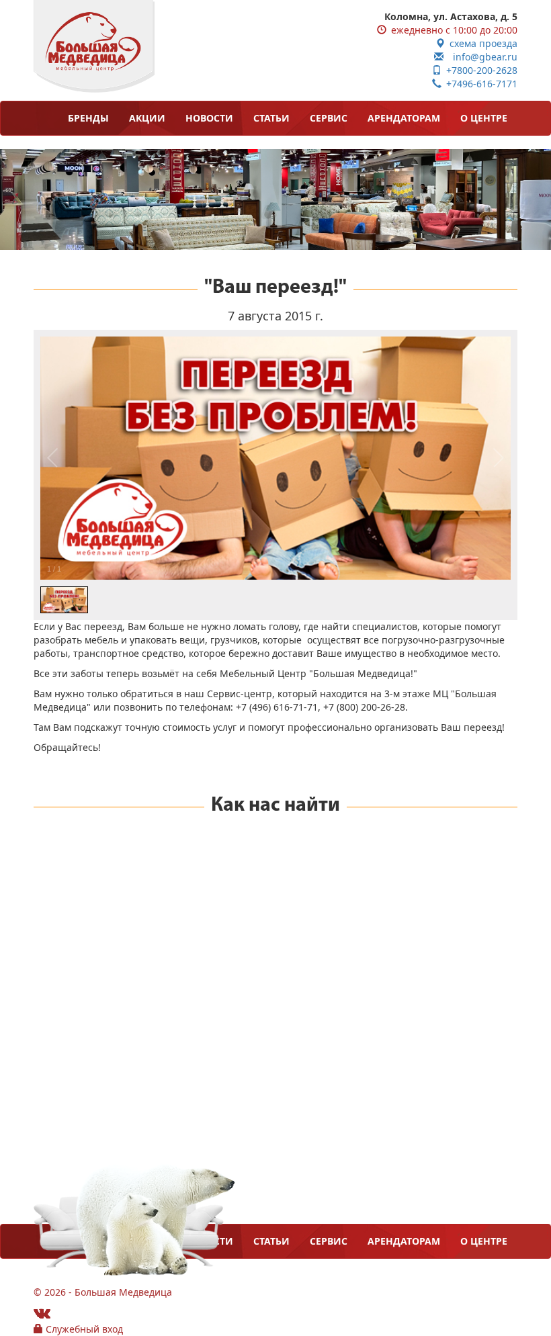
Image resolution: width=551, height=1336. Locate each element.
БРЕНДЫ (88, 118)
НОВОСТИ (209, 118)
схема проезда (481, 43)
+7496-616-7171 (479, 83)
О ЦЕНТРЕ (483, 118)
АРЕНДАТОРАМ (404, 118)
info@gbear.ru (480, 56)
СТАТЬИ (271, 118)
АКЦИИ (147, 118)
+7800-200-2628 (479, 70)
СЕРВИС (328, 118)
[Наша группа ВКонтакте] (42, 1312)
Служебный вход (83, 1329)
